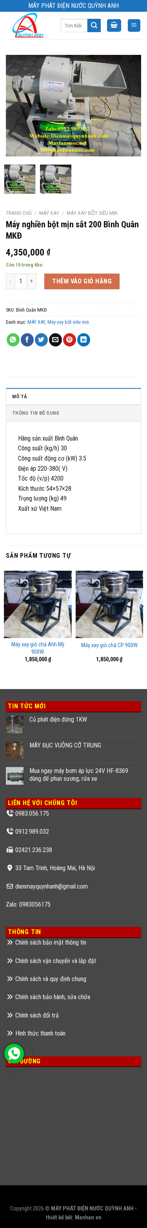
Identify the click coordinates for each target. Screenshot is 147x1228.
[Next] (129, 105)
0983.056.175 (32, 813)
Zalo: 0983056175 (28, 904)
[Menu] (134, 25)
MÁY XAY (49, 213)
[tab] (73, 396)
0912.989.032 (32, 831)
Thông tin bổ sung (35, 413)
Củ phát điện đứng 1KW (58, 719)
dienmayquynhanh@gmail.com (51, 886)
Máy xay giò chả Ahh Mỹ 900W (37, 648)
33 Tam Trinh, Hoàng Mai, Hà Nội (55, 868)
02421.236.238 (33, 850)
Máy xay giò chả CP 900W (109, 645)
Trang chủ (19, 213)
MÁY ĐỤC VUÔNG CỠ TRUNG (65, 745)
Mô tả (19, 396)
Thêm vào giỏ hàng (82, 281)
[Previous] (18, 105)
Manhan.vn (88, 1217)
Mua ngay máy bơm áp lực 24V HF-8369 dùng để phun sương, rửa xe (78, 774)
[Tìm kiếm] (94, 25)
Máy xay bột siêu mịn (92, 213)
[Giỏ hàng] (114, 25)
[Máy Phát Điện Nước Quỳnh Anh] (27, 25)
